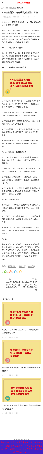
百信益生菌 (22, 266)
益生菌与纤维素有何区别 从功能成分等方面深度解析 (21, 369)
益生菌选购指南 (11, 8)
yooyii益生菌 (31, 266)
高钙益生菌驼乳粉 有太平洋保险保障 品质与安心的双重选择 (21, 407)
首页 (2, 8)
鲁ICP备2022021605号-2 (21, 440)
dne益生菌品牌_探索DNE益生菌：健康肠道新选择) (13, 284)
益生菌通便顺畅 (12, 266)
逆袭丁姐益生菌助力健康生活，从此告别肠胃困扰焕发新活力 (21, 331)
